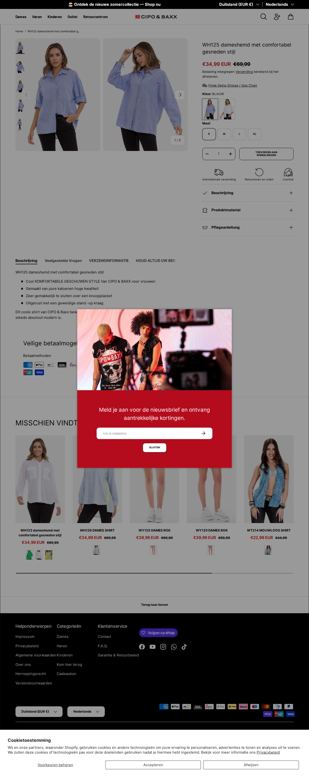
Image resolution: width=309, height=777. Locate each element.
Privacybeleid (268, 752)
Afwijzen (251, 765)
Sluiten (154, 447)
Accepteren (153, 765)
